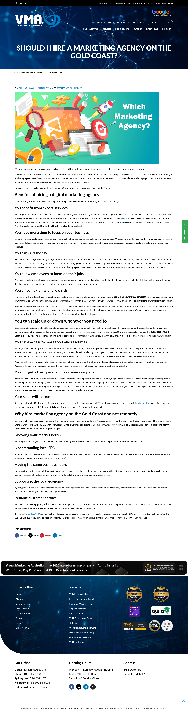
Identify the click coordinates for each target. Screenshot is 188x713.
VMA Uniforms (76, 642)
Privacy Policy (79, 708)
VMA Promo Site (114, 3)
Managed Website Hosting (81, 603)
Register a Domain (77, 608)
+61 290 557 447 (35, 678)
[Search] (170, 23)
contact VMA (34, 513)
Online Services (23, 603)
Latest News (152, 29)
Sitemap (114, 708)
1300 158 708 (24, 3)
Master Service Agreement (30, 708)
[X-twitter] (78, 687)
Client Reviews (122, 29)
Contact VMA (22, 627)
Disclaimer (107, 708)
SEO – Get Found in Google (82, 599)
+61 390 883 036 (39, 682)
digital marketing (142, 403)
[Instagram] (93, 687)
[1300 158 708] (16, 3)
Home (84, 29)
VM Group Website (78, 594)
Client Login (135, 3)
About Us (93, 29)
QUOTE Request (23, 613)
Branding (60, 87)
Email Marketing (167, 3)
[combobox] (160, 22)
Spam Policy (99, 708)
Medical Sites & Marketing (81, 632)
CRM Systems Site (101, 3)
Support (138, 29)
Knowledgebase (156, 3)
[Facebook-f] (71, 687)
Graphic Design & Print (80, 637)
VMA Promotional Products (82, 618)
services (126, 218)
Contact (166, 29)
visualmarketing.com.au (35, 687)
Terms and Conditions (66, 708)
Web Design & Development (82, 627)
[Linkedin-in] (86, 687)
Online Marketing (74, 87)
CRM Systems (75, 623)
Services (107, 29)
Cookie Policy (89, 708)
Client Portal (125, 3)
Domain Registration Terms (49, 708)
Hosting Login (144, 3)
